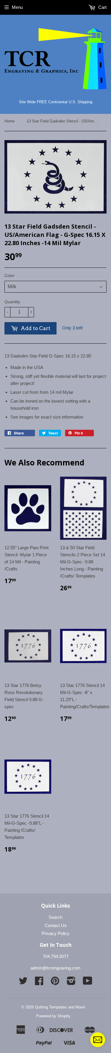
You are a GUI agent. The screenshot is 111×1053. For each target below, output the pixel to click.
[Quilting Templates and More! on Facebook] (39, 982)
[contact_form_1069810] (97, 1039)
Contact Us (56, 925)
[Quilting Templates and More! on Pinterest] (55, 982)
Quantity (12, 301)
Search (55, 917)
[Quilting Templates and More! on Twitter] (23, 982)
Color (9, 275)
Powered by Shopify (53, 1016)
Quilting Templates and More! (60, 1007)
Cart (102, 7)
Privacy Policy (56, 933)
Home (9, 121)
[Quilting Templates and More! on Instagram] (71, 982)
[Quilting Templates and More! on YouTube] (87, 982)
